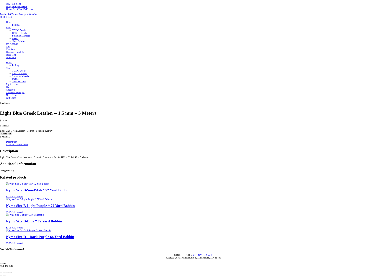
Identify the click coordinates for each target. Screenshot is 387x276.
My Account (12, 44)
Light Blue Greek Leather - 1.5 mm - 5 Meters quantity (26, 130)
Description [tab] (11, 141)
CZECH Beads (19, 33)
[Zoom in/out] (1, 272)
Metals (15, 38)
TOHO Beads (19, 30)
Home (9, 22)
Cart (8, 46)
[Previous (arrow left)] (1, 275)
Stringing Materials (21, 35)
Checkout (10, 49)
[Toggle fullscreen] (4, 272)
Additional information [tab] (17, 144)
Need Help (11, 54)
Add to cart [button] (17, 196)
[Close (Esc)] (10, 272)
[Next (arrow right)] (4, 275)
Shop (8, 27)
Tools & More (19, 41)
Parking (16, 25)
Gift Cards (11, 57)
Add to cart (6, 134)
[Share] (7, 272)
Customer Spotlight (15, 52)
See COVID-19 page (202, 255)
